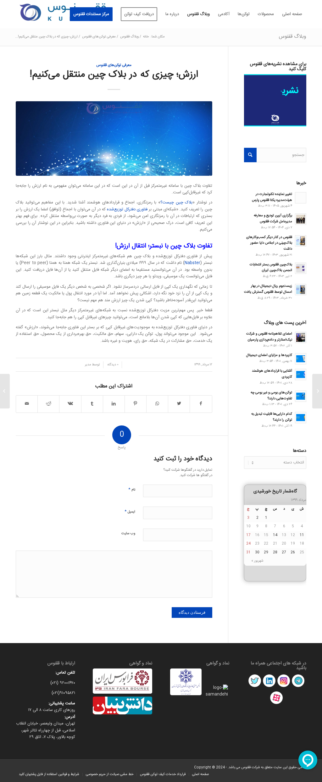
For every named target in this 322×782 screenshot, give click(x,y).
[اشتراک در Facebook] (201, 404)
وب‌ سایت (128, 533)
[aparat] (276, 704)
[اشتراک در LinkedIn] (114, 404)
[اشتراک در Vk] (70, 404)
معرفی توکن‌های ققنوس (113, 65)
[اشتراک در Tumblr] (92, 404)
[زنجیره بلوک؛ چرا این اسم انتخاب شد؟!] (317, 391)
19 (293, 543)
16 (257, 535)
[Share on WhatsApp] (157, 404)
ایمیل (130, 511)
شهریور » (257, 561)
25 (302, 552)
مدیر (88, 364)
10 (248, 526)
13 (284, 535)
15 (266, 535)
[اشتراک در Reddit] (48, 404)
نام (131, 489)
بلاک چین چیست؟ (176, 202)
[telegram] (298, 687)
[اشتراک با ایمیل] (26, 404)
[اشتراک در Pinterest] (135, 404)
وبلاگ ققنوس (292, 36)
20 (284, 543)
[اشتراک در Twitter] (179, 404)
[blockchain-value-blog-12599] (114, 138)
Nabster (192, 262)
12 (293, 535)
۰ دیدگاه (113, 364)
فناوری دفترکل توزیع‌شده (127, 209)
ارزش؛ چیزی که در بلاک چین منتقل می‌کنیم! (114, 74)
